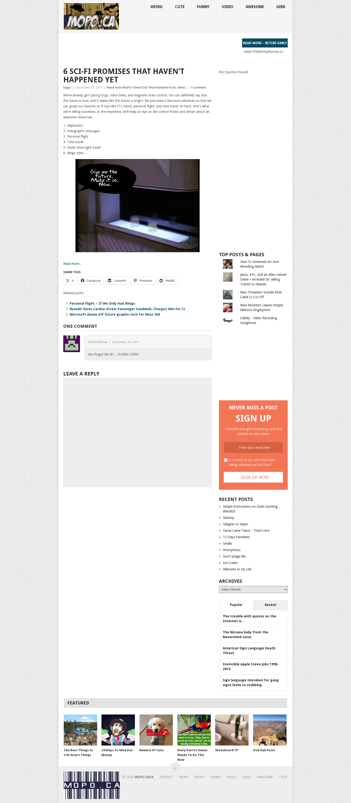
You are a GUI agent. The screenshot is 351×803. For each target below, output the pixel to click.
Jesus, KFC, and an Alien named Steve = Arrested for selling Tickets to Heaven (263, 279)
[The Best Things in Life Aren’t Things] (80, 730)
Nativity (228, 518)
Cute (180, 7)
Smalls (227, 543)
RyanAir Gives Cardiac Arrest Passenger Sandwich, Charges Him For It (127, 309)
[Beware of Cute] (156, 730)
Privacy (166, 777)
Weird (156, 7)
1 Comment (198, 87)
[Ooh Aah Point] (270, 730)
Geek (280, 7)
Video (227, 7)
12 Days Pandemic (236, 537)
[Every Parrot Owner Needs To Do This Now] (194, 730)
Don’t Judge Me (234, 556)
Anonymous (231, 550)
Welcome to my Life (237, 569)
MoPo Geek (144, 777)
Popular (236, 605)
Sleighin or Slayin (235, 524)
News (182, 87)
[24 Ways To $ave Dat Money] (118, 730)
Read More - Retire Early (265, 43)
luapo (67, 87)
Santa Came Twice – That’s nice (246, 530)
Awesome (255, 7)
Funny (203, 7)
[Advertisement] (150, 49)
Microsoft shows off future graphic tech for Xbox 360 (115, 314)
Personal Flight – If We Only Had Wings (102, 303)
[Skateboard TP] (232, 730)
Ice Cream (230, 563)
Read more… (72, 264)
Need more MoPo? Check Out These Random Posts (141, 87)
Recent (271, 605)
